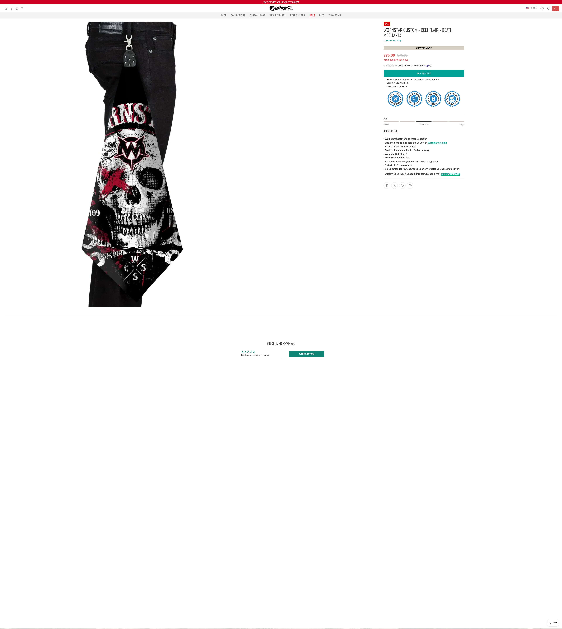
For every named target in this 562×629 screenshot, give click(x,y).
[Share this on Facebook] (387, 185)
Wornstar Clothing (437, 142)
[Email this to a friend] (410, 185)
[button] (223, 15)
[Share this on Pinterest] (402, 185)
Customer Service (450, 174)
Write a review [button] (306, 353)
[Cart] (555, 8)
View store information (397, 86)
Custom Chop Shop (392, 40)
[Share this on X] (394, 185)
